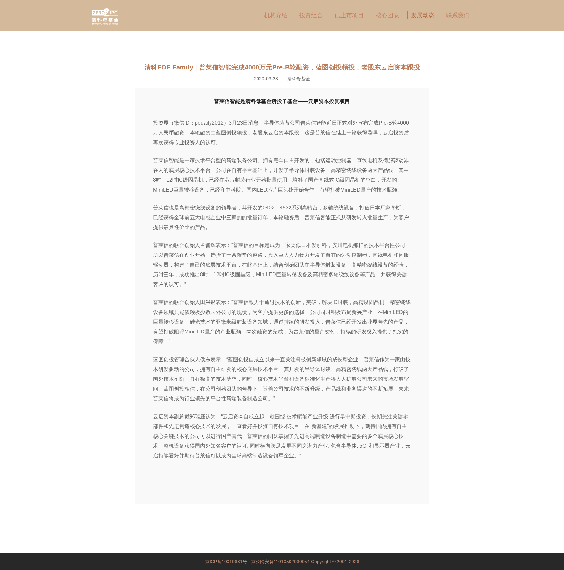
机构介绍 (276, 15)
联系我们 (458, 15)
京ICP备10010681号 (226, 561)
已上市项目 (349, 15)
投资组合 (311, 15)
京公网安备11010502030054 (280, 561)
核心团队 (387, 15)
